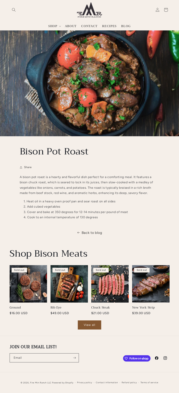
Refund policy (129, 382)
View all (89, 325)
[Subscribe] (74, 357)
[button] (14, 10)
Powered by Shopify (62, 382)
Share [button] (27, 167)
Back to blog (92, 233)
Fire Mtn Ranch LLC (40, 382)
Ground (15, 307)
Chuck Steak (100, 307)
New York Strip (143, 307)
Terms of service (149, 382)
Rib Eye (56, 307)
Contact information (107, 382)
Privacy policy (84, 382)
